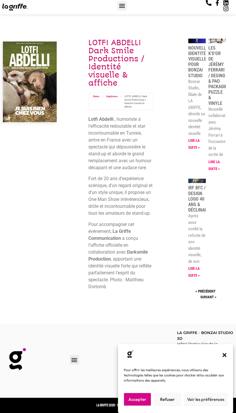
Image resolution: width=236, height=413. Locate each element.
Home (96, 96)
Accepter (137, 399)
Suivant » (208, 297)
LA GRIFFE (187, 332)
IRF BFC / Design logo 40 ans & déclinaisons (202, 199)
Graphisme (112, 96)
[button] (224, 355)
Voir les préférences (205, 399)
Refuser (167, 399)
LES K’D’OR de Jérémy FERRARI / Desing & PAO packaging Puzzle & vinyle (219, 75)
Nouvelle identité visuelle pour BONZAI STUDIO (198, 61)
